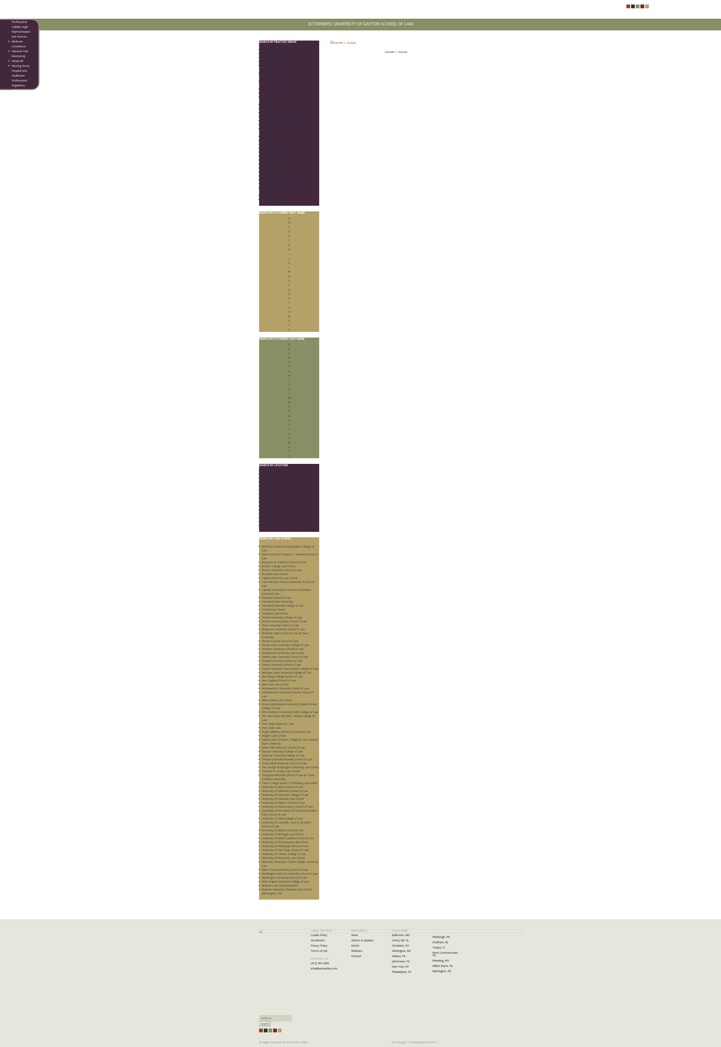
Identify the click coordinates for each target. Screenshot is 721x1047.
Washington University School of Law (284, 877)
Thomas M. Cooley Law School (281, 771)
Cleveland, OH (270, 482)
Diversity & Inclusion (21, 230)
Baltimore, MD (271, 470)
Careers (11, 293)
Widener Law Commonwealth (280, 885)
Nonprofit (17, 61)
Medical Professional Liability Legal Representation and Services (21, 26)
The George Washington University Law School (290, 767)
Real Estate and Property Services (282, 180)
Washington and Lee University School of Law (290, 873)
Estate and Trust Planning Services (283, 116)
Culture (13, 226)
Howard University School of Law (282, 661)
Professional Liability (274, 172)
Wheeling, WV (270, 517)
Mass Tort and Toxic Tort (277, 144)
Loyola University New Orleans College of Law (290, 668)
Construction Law (272, 89)
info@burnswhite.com (324, 968)
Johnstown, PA (271, 494)
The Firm (11, 191)
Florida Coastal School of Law (280, 641)
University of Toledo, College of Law (284, 854)
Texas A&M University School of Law (284, 763)
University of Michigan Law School (282, 834)
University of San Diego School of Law (285, 850)
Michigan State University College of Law (286, 672)
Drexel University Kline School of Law (284, 621)
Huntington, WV (271, 486)
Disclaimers (318, 940)
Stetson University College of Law (282, 751)
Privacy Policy (319, 945)
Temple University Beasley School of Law (287, 759)
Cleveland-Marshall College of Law (283, 605)
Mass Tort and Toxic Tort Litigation (20, 7)
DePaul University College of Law (282, 617)
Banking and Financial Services (280, 57)
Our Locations (17, 317)
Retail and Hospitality (274, 183)
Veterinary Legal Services (277, 195)
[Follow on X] (633, 6)
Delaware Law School (275, 613)
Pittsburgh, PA (270, 506)
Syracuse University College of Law (283, 755)
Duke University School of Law (280, 625)
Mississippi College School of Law (282, 676)
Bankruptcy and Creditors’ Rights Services (287, 61)
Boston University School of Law (282, 570)
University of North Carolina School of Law (288, 838)
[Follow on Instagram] (638, 6)
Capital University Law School (279, 578)
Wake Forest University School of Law (285, 869)
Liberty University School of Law (281, 664)
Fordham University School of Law (283, 649)
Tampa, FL (268, 510)
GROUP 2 (431, 1042)
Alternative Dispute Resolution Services (285, 49)
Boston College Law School (278, 566)
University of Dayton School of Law (283, 802)
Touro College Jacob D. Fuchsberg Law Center (290, 783)
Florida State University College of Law (285, 645)
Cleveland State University (277, 601)
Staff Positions (18, 303)
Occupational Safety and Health (281, 164)
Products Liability (22, 105)
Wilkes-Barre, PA (272, 521)
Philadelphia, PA (271, 502)
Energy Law (269, 109)
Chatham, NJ (269, 474)
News (12, 259)
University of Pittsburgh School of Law (285, 846)
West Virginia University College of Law (285, 881)
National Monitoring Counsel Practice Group (288, 156)
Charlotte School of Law (276, 597)
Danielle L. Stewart (396, 52)
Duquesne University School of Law (283, 629)
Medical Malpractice (274, 148)
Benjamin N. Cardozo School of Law (284, 562)
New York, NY (270, 498)
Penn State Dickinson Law (277, 724)
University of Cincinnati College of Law (285, 795)
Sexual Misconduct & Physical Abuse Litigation (23, 148)
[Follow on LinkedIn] (642, 6)
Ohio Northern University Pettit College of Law (290, 712)
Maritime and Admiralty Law (279, 140)
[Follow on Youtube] (647, 6)
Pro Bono (15, 235)
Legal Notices (17, 245)
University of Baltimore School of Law (285, 791)
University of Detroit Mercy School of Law (287, 806)
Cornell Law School (273, 609)
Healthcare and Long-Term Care (281, 124)
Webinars (14, 274)
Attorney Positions (20, 298)
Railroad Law (19, 119)
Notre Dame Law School (277, 700)
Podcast (356, 956)
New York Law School (275, 684)
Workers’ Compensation (276, 199)
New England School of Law (279, 680)
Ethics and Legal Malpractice (279, 120)
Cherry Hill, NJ (270, 478)
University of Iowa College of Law (282, 818)
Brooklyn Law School (274, 574)
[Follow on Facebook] (628, 6)
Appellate (267, 53)
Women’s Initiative (20, 240)
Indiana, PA (268, 490)
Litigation (267, 136)
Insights (11, 254)
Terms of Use (319, 951)
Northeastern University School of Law (285, 688)
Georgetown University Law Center (283, 653)
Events (13, 269)
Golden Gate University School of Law (285, 657)
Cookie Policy (319, 935)
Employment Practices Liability (280, 105)
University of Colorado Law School (283, 799)
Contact (11, 312)
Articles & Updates (20, 264)
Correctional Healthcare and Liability (283, 93)
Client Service (17, 221)
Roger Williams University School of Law (286, 731)
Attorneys (12, 186)
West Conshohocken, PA (277, 514)
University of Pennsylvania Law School (285, 842)
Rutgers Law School (274, 735)
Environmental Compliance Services (283, 113)
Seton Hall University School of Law (283, 747)
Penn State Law (271, 728)
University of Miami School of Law (282, 830)
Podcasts (14, 279)
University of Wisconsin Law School (283, 858)
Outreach (14, 216)
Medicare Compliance (275, 152)
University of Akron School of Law (282, 787)
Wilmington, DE (271, 525)
